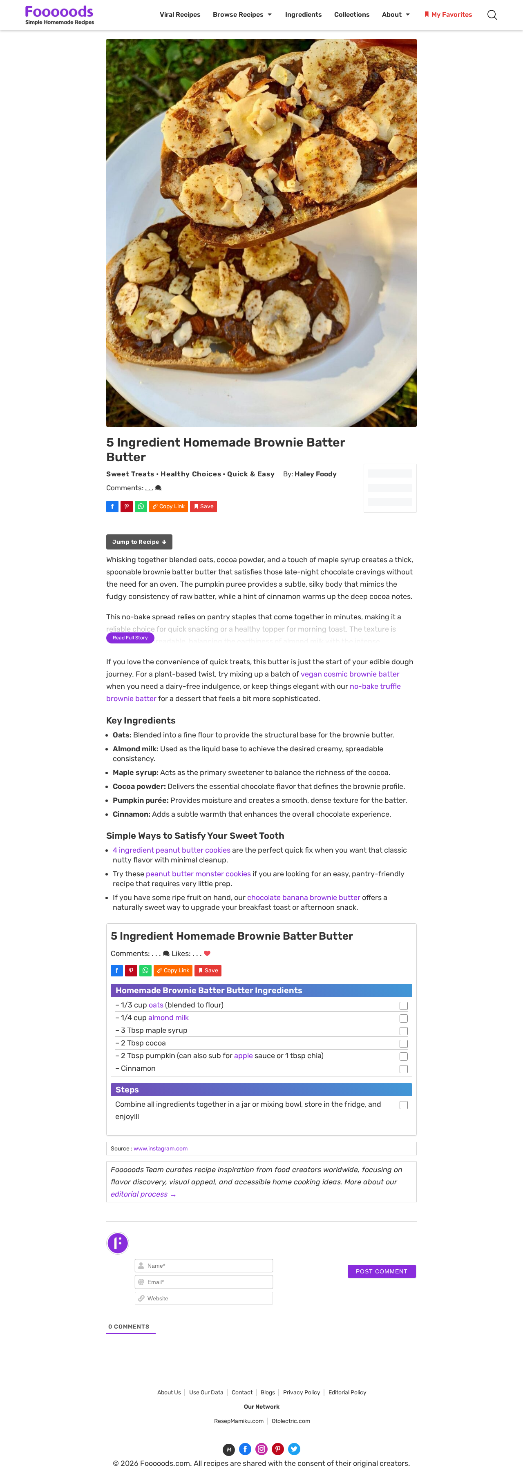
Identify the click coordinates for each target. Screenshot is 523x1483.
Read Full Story (130, 638)
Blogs (268, 1392)
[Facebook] (245, 1449)
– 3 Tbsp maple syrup (151, 1030)
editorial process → (144, 1194)
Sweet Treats (130, 474)
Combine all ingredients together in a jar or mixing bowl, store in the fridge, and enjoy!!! (248, 1110)
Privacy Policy (301, 1392)
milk (182, 1017)
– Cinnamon (135, 1068)
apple (243, 1055)
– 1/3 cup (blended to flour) (169, 1005)
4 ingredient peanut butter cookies (171, 850)
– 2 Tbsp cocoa (140, 1043)
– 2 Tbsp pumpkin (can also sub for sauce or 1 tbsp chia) (219, 1055)
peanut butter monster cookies (198, 873)
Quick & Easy (251, 474)
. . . (149, 488)
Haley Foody (316, 474)
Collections (352, 14)
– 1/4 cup (152, 1017)
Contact (242, 1392)
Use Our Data (206, 1392)
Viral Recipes (180, 14)
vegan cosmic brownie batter (350, 674)
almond (161, 1017)
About (392, 14)
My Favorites (451, 14)
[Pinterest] (277, 1449)
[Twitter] (294, 1449)
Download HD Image (265, 418)
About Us (169, 1392)
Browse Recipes (238, 14)
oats (156, 1005)
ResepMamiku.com (239, 1421)
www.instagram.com (161, 1148)
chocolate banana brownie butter (303, 897)
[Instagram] (261, 1449)
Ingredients (303, 14)
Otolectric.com (291, 1421)
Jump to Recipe (136, 541)
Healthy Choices (191, 474)
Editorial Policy (348, 1392)
